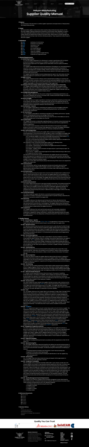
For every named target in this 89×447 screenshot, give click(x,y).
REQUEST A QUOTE (64, 440)
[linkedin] (72, 436)
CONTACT (62, 439)
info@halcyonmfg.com (51, 440)
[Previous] (6, 9)
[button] (44, 3)
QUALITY (62, 435)
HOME (61, 433)
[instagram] (72, 434)
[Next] (82, 9)
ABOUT (62, 437)
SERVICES (62, 434)
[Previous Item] (17, 426)
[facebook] (72, 439)
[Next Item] (72, 426)
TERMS (61, 436)
